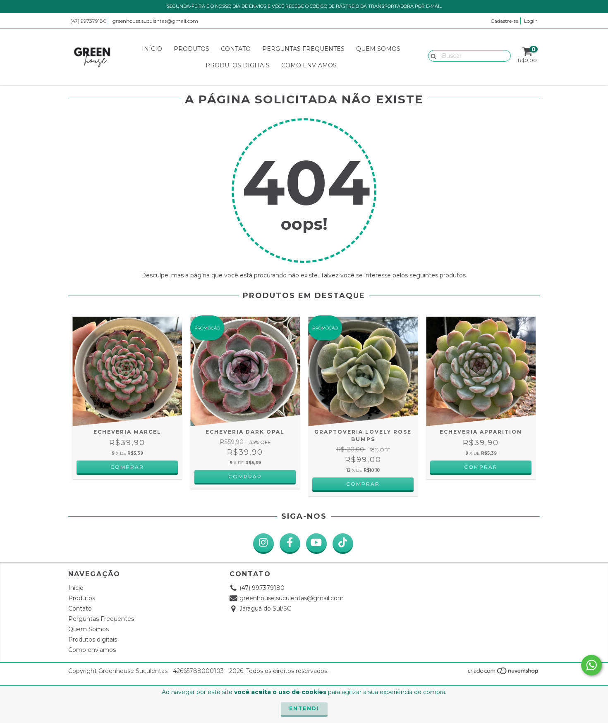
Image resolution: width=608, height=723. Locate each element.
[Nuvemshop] (503, 673)
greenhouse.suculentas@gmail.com (155, 21)
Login (531, 21)
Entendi (304, 708)
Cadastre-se (504, 21)
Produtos (191, 48)
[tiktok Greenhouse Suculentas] (343, 543)
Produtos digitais (238, 65)
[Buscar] (431, 55)
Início (152, 48)
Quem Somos (378, 48)
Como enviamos (309, 65)
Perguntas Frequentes (303, 48)
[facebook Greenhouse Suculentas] (290, 543)
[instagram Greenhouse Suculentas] (263, 543)
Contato (236, 48)
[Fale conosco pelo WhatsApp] (591, 665)
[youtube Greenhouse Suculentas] (316, 543)
